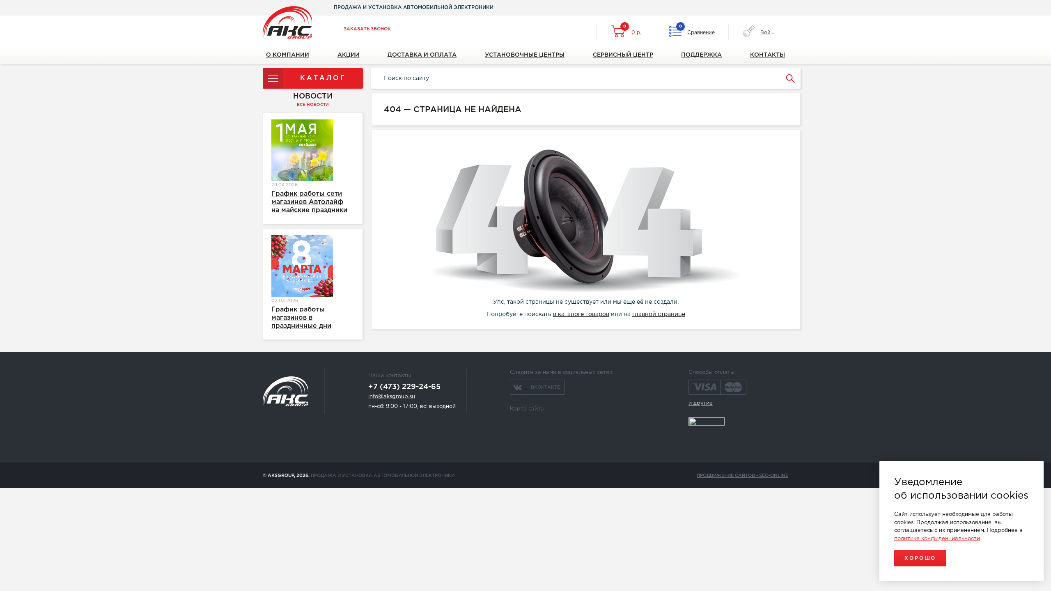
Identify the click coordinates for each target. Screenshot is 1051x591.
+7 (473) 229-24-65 (404, 387)
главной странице (658, 314)
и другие (700, 403)
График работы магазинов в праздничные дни (301, 318)
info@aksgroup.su (391, 396)
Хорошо (920, 558)
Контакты (767, 55)
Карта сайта (527, 409)
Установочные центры (525, 55)
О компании (287, 55)
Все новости (313, 105)
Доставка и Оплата (422, 55)
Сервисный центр (623, 55)
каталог (323, 78)
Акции (348, 55)
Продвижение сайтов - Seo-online (742, 476)
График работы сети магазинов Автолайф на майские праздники (309, 202)
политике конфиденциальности (937, 538)
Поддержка (701, 55)
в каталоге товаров (581, 314)
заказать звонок (367, 29)
